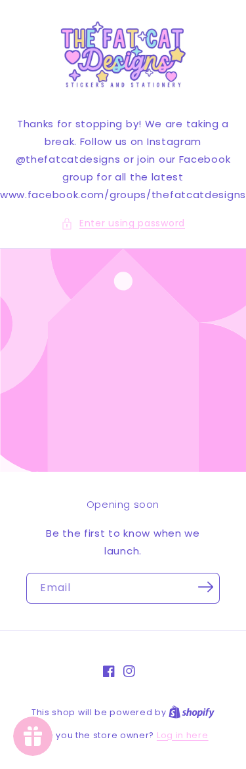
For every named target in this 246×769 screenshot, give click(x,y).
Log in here (183, 735)
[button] (123, 223)
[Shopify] (192, 712)
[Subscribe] (205, 587)
